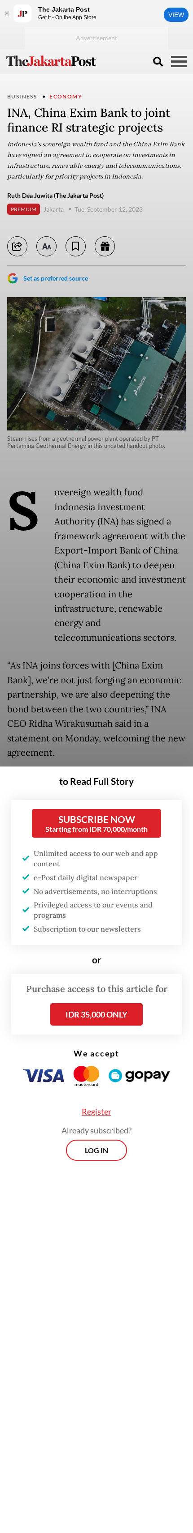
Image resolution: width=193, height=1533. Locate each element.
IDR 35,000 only (96, 1014)
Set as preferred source (55, 278)
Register (96, 1111)
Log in (96, 1150)
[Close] (6, 13)
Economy (65, 96)
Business (22, 96)
